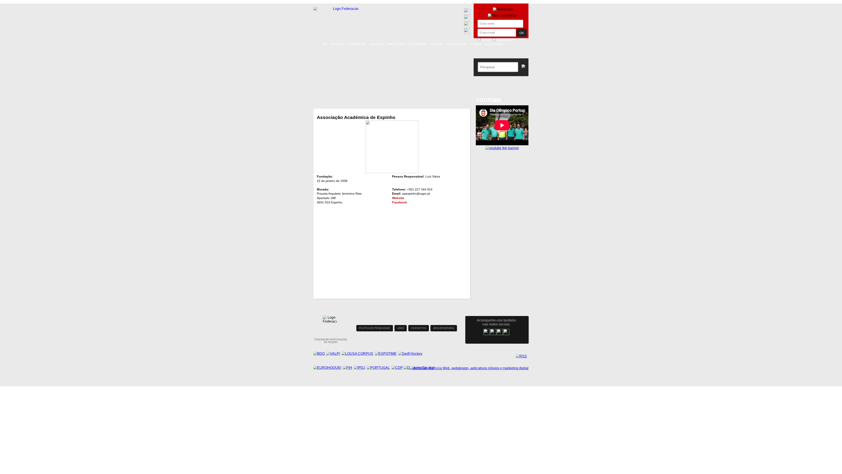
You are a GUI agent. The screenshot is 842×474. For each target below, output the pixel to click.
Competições (356, 44)
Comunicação (457, 44)
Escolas (437, 44)
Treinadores (417, 44)
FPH (325, 44)
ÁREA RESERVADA (443, 328)
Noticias (337, 44)
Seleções (377, 44)
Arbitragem (396, 44)
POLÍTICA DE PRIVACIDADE (374, 328)
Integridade (494, 44)
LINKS (400, 328)
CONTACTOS (418, 328)
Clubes (476, 44)
